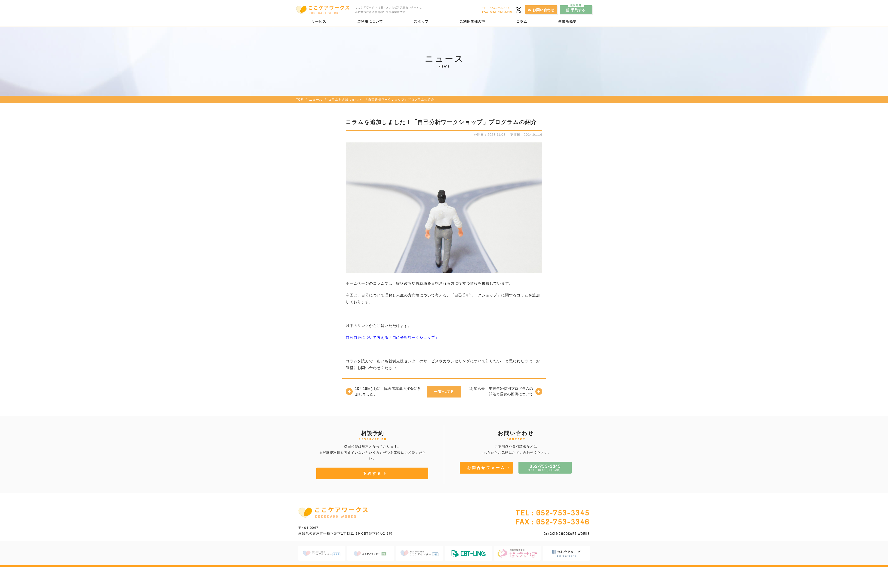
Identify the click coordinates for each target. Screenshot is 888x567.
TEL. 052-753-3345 (497, 8)
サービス (319, 21)
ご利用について (370, 21)
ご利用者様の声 (472, 21)
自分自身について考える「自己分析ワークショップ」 (392, 337)
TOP (299, 99)
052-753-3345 (563, 512)
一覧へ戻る (444, 391)
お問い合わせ (544, 10)
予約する (578, 8)
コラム (521, 21)
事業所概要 (567, 21)
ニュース (315, 99)
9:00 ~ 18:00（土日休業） (545, 467)
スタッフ (421, 21)
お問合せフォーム (486, 467)
